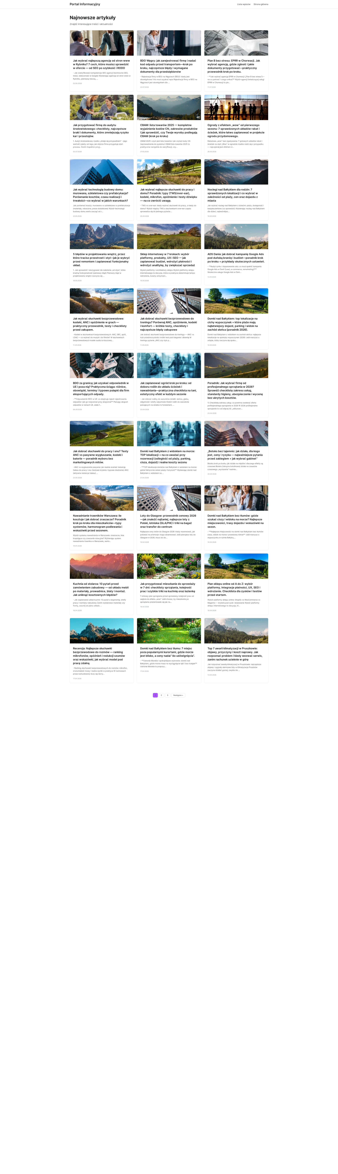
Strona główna (261, 4)
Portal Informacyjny (85, 4)
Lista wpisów (243, 4)
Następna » (178, 695)
